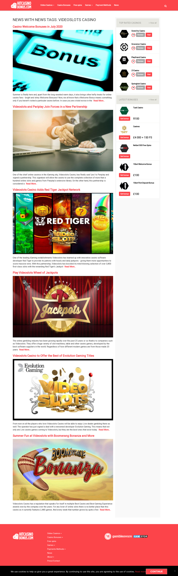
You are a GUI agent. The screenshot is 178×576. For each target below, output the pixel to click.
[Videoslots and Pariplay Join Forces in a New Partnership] (63, 141)
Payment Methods (103, 5)
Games (88, 5)
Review (140, 35)
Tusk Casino (138, 108)
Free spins (78, 5)
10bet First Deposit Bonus (143, 183)
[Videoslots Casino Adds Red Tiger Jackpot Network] (63, 224)
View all (152, 23)
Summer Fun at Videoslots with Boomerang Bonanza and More (53, 435)
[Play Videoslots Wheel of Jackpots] (63, 307)
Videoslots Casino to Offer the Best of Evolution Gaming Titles (53, 355)
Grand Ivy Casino (138, 31)
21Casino (135, 71)
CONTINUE (156, 571)
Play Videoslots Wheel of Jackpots (35, 272)
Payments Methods (56, 549)
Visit (149, 35)
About (50, 557)
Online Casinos (46, 5)
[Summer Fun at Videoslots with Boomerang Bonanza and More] (63, 470)
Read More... (99, 100)
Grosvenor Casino (138, 44)
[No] (174, 571)
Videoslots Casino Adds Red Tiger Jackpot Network (46, 189)
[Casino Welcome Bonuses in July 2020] (63, 61)
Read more (140, 571)
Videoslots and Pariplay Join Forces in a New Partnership (50, 106)
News (116, 5)
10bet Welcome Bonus (142, 164)
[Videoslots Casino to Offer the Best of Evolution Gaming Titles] (63, 390)
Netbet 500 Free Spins (142, 145)
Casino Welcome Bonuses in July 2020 (38, 26)
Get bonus (124, 119)
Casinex (136, 127)
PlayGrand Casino (138, 57)
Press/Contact (53, 561)
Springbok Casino (138, 84)
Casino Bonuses (63, 5)
